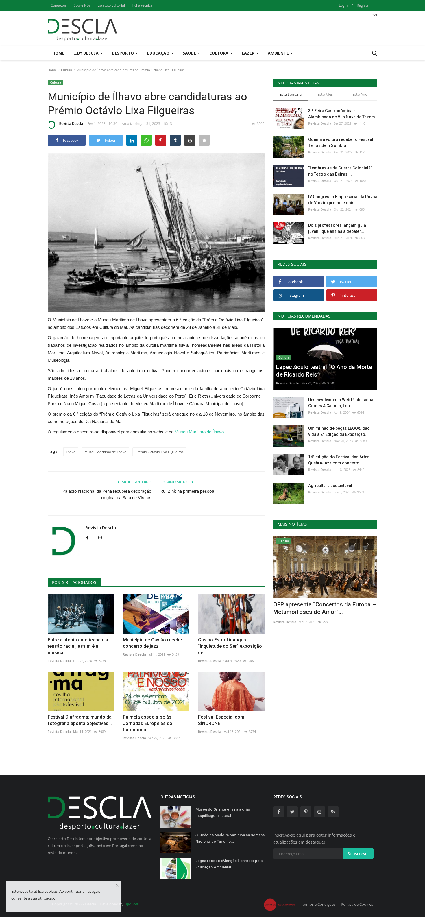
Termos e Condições (318, 904)
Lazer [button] (249, 53)
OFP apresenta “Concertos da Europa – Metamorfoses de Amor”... (324, 608)
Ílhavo (70, 451)
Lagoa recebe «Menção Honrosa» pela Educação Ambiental (229, 864)
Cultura (66, 70)
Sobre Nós (82, 5)
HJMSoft (131, 904)
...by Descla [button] (87, 53)
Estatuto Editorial (111, 5)
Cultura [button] (219, 53)
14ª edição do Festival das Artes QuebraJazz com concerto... (338, 460)
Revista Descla (71, 123)
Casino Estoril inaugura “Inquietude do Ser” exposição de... (230, 646)
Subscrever (358, 853)
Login (343, 5)
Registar (363, 5)
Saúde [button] (190, 53)
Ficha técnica (142, 5)
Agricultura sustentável (330, 485)
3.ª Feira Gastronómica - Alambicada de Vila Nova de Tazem (341, 113)
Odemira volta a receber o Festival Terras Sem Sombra (340, 142)
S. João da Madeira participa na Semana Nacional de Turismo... (230, 838)
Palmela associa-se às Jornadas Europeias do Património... (147, 723)
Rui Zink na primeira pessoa (187, 491)
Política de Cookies (357, 904)
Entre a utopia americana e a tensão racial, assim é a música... (78, 646)
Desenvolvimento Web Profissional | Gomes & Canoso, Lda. (342, 402)
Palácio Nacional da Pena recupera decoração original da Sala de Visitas (106, 494)
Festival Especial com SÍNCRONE (221, 720)
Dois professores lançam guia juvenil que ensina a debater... (337, 228)
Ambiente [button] (279, 53)
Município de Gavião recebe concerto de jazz (152, 643)
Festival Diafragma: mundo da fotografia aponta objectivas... (80, 720)
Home (58, 53)
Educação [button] (159, 53)
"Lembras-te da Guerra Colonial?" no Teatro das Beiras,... (340, 171)
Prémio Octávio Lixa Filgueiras (159, 451)
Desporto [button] (123, 53)
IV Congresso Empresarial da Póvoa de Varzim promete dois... (342, 199)
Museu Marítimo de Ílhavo (199, 431)
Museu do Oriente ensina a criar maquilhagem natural (222, 812)
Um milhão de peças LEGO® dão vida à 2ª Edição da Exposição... (339, 431)
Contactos (59, 5)
